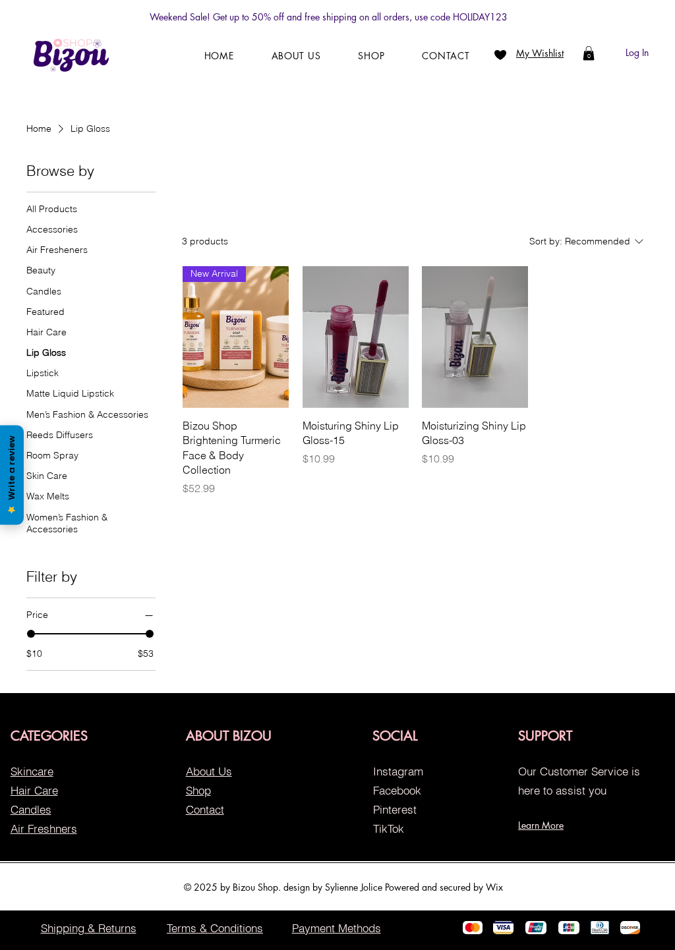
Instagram (398, 771)
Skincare (32, 771)
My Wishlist (540, 53)
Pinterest (395, 809)
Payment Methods (336, 928)
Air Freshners (44, 828)
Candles (31, 809)
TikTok (388, 828)
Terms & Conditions (215, 928)
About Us (209, 771)
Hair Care (34, 790)
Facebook (397, 790)
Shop (198, 790)
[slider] (31, 634)
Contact (205, 809)
